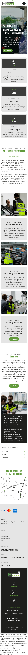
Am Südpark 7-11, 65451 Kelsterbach (12, 558)
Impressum (4, 534)
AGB (2, 541)
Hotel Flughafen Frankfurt (14, 610)
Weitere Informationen (7, 526)
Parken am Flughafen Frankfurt (14, 613)
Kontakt (3, 519)
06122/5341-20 (6, 566)
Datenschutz (4, 536)
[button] (24, 3)
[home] (8, 3)
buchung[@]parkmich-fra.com (10, 550)
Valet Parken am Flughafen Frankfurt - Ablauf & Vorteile (13, 522)
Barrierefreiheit (5, 538)
